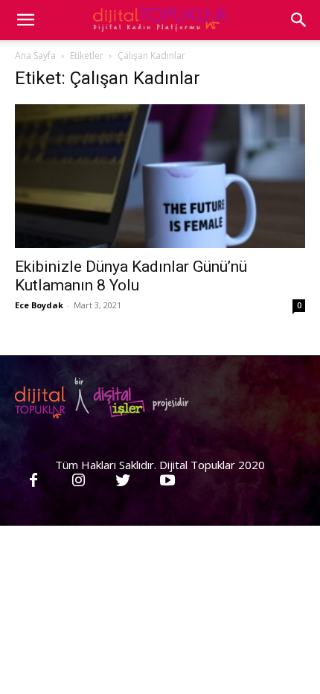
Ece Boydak (39, 305)
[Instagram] (78, 481)
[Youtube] (167, 481)
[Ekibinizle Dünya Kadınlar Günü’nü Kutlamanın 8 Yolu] (160, 176)
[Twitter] (122, 481)
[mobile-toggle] (25, 20)
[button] (299, 20)
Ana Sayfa (35, 55)
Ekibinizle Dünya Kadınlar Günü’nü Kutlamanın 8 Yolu (131, 276)
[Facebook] (33, 481)
